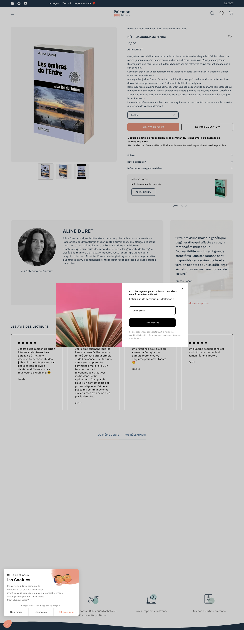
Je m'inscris (152, 322)
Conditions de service (159, 335)
